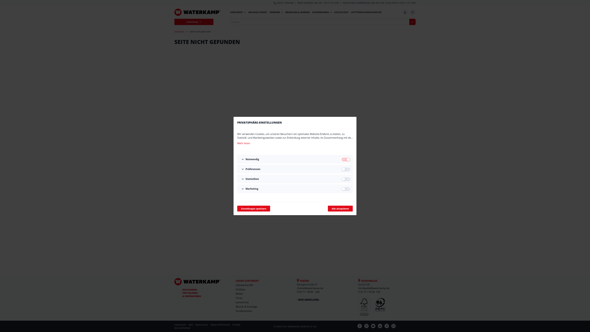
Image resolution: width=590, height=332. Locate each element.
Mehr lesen (243, 143)
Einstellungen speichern (253, 208)
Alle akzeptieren (340, 208)
